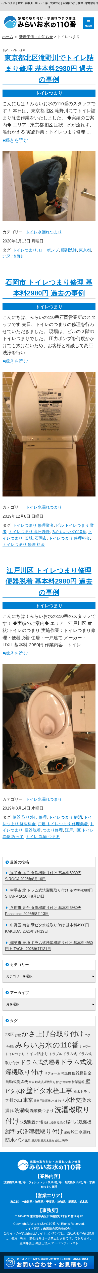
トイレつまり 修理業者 (33, 525)
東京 (28, 1100)
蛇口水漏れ (81, 1132)
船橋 (67, 1132)
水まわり (57, 1100)
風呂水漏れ (47, 1140)
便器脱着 (33, 830)
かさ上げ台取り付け (53, 1034)
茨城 (29, 538)
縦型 (53, 1122)
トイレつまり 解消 (65, 817)
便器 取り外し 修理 (30, 817)
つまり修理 (53, 830)
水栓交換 (75, 1100)
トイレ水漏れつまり (44, 232)
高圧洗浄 (61, 1140)
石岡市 (41, 538)
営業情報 (78, 1082)
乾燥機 (66, 1073)
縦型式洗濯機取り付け (34, 1131)
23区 (9, 1034)
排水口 (16, 1100)
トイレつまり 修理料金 (69, 538)
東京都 (85, 250)
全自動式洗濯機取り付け (45, 1082)
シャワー (85, 1046)
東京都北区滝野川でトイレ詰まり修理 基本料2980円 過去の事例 (49, 69)
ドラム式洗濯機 (40, 1062)
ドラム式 (70, 1054)
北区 (7, 256)
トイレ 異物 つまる (43, 837)
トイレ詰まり (37, 1054)
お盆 (18, 1035)
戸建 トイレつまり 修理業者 (63, 824)
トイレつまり (25, 250)
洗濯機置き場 (31, 1122)
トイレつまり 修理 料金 (24, 544)
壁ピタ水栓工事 (49, 1090)
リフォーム (52, 1073)
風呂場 (35, 1140)
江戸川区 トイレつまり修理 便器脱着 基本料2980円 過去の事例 (49, 581)
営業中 (67, 1082)
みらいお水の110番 (69, 532)
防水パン (14, 1140)
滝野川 (19, 256)
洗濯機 (22, 1110)
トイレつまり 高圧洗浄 (29, 532)
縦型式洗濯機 (78, 1122)
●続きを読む (15, 140)
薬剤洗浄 (69, 250)
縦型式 (61, 1122)
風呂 (28, 1140)
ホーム (7, 37)
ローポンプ (49, 250)
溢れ (47, 1122)
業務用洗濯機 (42, 1100)
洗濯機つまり (42, 1111)
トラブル (55, 1054)
